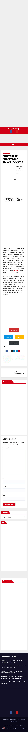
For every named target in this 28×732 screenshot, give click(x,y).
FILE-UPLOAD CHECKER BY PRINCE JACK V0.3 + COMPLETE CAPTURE (8, 359)
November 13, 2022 (6, 587)
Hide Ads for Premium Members (20, 728)
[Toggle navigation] (13, 144)
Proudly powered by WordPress (10, 719)
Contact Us (9, 728)
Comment (6, 448)
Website (5, 495)
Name (5, 478)
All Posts (13, 725)
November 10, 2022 (6, 604)
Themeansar (14, 721)
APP (17, 725)
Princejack (20, 166)
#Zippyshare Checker (19, 172)
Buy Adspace (22, 725)
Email (4, 486)
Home (4, 725)
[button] (23, 144)
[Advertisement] (14, 63)
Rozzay (3, 671)
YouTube (15, 270)
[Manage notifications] (4, 728)
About (8, 725)
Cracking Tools (6, 153)
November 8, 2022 (6, 621)
